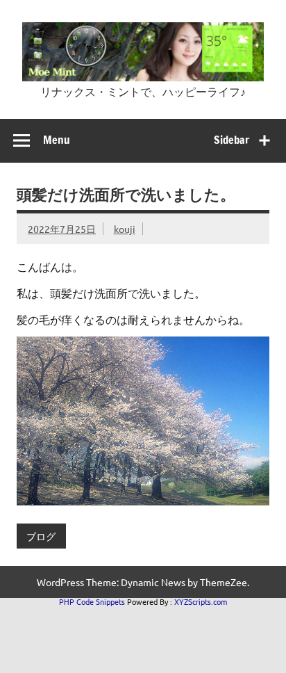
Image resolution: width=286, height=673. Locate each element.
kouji (124, 228)
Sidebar (231, 139)
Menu (56, 139)
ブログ (41, 536)
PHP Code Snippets (92, 601)
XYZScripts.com (200, 601)
